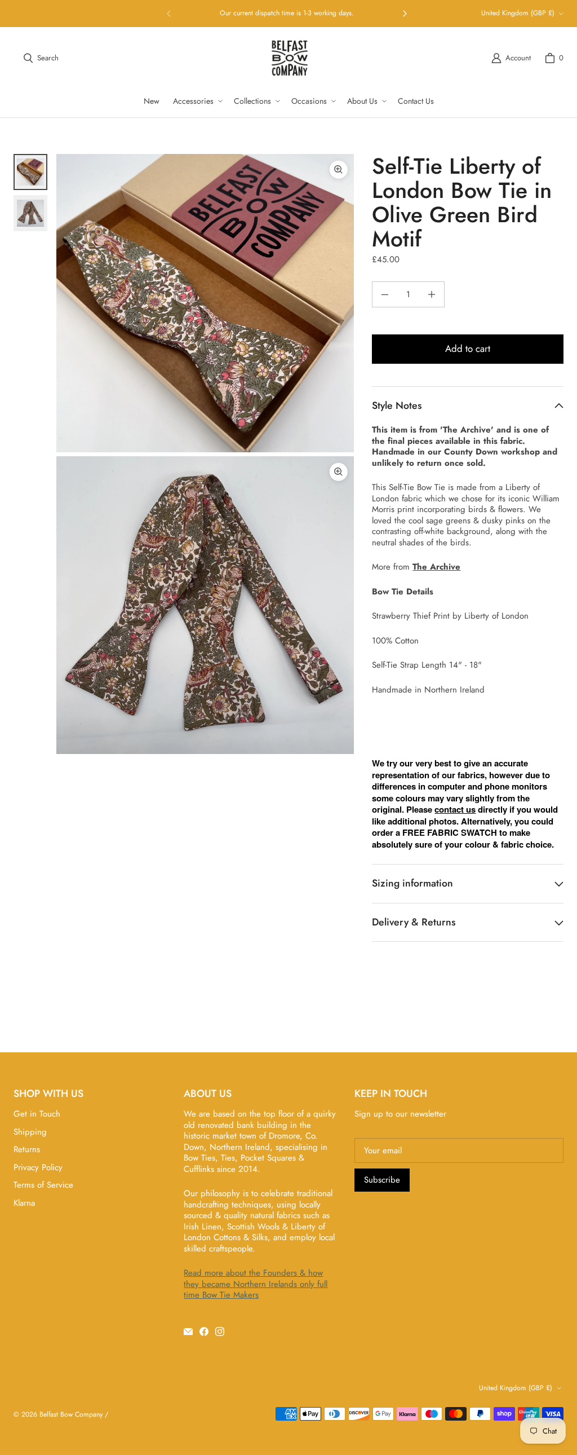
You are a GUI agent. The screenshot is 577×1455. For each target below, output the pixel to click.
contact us (455, 809)
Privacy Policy (38, 1167)
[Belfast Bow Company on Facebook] (204, 1331)
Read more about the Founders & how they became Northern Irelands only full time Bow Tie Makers (255, 1284)
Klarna (24, 1203)
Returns (27, 1149)
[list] (205, 454)
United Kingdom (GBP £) (517, 13)
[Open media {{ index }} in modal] (205, 303)
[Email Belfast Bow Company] (188, 1331)
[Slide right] (404, 13)
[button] (196, 101)
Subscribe (382, 1180)
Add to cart (467, 348)
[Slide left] (169, 13)
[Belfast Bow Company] (289, 58)
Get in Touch (37, 1114)
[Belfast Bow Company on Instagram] (220, 1331)
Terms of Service (43, 1185)
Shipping (30, 1132)
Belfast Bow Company (71, 1414)
